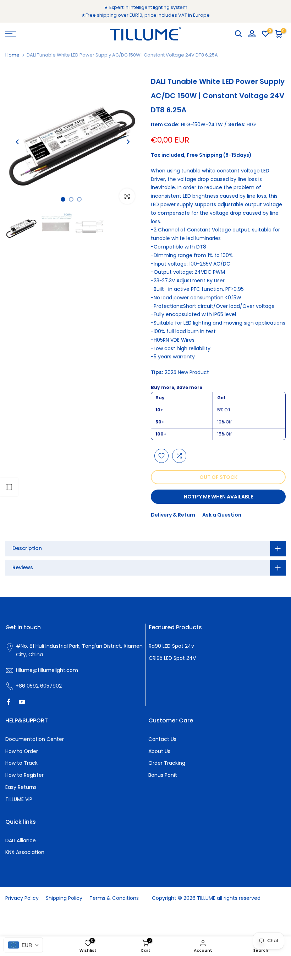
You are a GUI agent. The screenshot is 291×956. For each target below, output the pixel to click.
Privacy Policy (22, 898)
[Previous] (18, 142)
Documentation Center (34, 739)
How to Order (21, 751)
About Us (159, 751)
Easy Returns (21, 787)
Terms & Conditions (114, 898)
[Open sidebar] (9, 487)
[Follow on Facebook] (8, 702)
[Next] (128, 142)
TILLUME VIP (18, 799)
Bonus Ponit (162, 775)
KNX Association (24, 852)
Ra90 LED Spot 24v (171, 646)
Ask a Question (221, 514)
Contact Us (162, 739)
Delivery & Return (173, 514)
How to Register (24, 775)
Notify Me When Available (218, 496)
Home (12, 55)
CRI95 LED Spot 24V (172, 658)
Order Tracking (166, 763)
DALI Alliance (20, 840)
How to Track (21, 763)
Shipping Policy (64, 898)
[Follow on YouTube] (22, 702)
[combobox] (23, 945)
